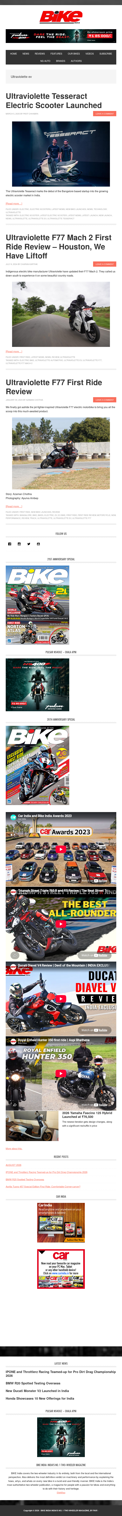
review (25, 518)
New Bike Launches (76, 209)
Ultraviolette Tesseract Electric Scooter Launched (54, 100)
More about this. (14, 1148)
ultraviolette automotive (49, 360)
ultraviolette (19, 218)
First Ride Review (87, 515)
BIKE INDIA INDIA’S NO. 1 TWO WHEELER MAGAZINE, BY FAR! (69, 1510)
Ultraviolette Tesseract (60, 218)
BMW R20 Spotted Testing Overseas (25, 1179)
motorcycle (103, 515)
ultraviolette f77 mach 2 (19, 363)
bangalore (26, 515)
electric (49, 515)
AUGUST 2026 (13, 1165)
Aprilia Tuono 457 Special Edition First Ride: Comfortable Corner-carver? (43, 1186)
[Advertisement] (29, 1314)
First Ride (25, 357)
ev (56, 515)
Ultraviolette (13, 212)
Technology (100, 209)
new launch (105, 215)
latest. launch (90, 215)
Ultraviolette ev (37, 218)
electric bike (27, 360)
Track (33, 518)
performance (13, 518)
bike (35, 515)
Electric (24, 209)
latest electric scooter (53, 215)
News (90, 209)
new (113, 515)
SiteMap (61, 1492)
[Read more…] (14, 203)
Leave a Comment (105, 113)
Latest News (58, 209)
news (8, 218)
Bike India (61, 17)
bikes (40, 515)
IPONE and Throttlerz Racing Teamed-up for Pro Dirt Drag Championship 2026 (46, 1172)
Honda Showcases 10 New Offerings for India (40, 1398)
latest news (74, 215)
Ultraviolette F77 (92, 360)
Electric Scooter (29, 215)
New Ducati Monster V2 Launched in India (37, 1390)
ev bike (61, 515)
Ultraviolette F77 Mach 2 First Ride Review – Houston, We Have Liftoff (59, 246)
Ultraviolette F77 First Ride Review (54, 387)
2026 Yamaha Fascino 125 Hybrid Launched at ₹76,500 (87, 1114)
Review (55, 357)
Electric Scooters (40, 209)
